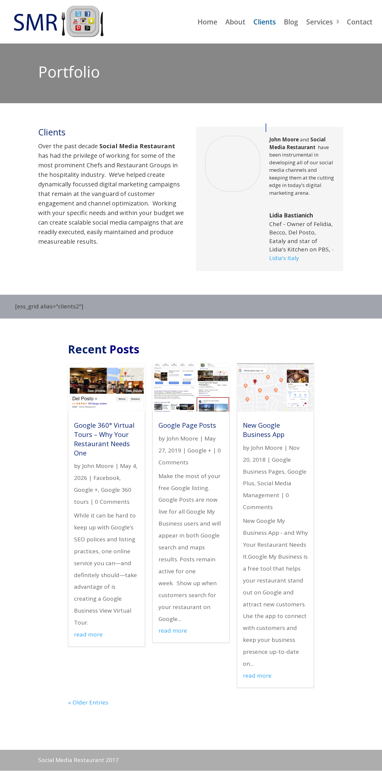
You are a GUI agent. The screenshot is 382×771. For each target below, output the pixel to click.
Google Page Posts (187, 425)
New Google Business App (263, 430)
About (235, 23)
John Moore (98, 466)
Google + (86, 490)
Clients (264, 23)
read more (88, 634)
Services (319, 23)
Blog (291, 23)
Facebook (106, 478)
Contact (359, 23)
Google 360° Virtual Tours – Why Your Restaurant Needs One (104, 439)
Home (207, 23)
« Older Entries (88, 702)
